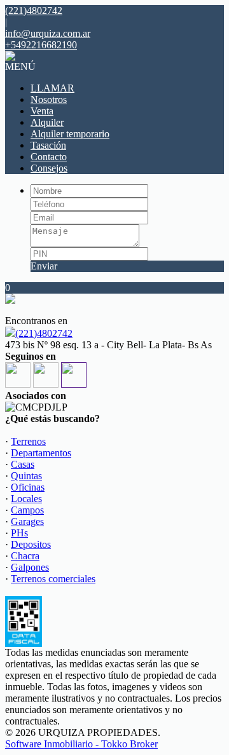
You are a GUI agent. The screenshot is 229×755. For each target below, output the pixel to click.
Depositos (31, 544)
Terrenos (28, 441)
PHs (19, 532)
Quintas (26, 475)
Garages (27, 521)
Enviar (44, 266)
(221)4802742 (44, 333)
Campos (27, 510)
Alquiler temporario (70, 133)
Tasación (48, 145)
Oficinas (28, 487)
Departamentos (41, 452)
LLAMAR (52, 88)
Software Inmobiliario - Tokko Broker (81, 743)
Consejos (49, 168)
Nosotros (49, 99)
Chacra (25, 555)
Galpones (30, 567)
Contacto (49, 156)
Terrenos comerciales (53, 578)
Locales (26, 498)
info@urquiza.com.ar (47, 33)
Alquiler (47, 122)
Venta (42, 110)
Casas (22, 464)
